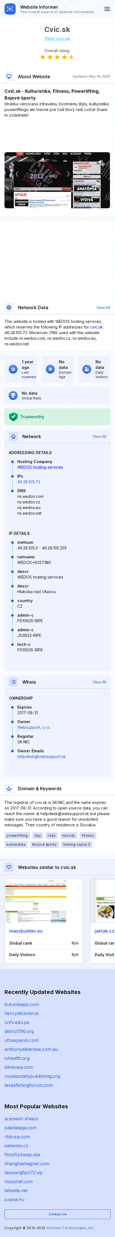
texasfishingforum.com (28, 1085)
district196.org (19, 1031)
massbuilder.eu (26, 931)
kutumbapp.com (21, 1004)
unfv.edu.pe (16, 1022)
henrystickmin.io (21, 1013)
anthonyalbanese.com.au (31, 1049)
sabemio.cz (16, 1145)
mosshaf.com (18, 1181)
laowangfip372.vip (23, 1172)
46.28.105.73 (28, 481)
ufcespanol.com (21, 1040)
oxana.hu (14, 1199)
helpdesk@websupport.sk (41, 756)
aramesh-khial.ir (21, 1119)
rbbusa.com (17, 1136)
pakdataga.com (20, 1127)
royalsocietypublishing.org (32, 1076)
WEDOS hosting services (40, 467)
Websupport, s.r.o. (34, 727)
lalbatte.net (16, 1190)
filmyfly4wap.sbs (22, 1154)
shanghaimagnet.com (26, 1163)
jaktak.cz (104, 931)
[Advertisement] (57, 135)
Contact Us (58, 1214)
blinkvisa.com (18, 1067)
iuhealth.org (17, 1058)
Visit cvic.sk (57, 38)
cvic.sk (96, 327)
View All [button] (103, 307)
